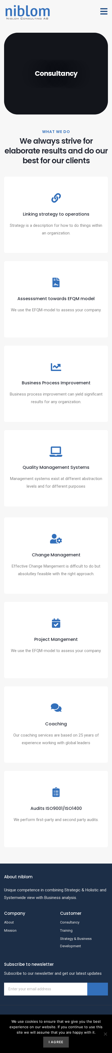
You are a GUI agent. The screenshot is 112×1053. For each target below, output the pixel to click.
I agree (56, 1042)
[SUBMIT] (97, 989)
